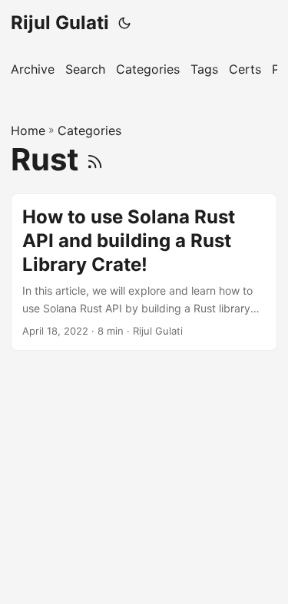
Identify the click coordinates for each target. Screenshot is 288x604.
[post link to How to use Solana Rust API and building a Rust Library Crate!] (144, 272)
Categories (89, 130)
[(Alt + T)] (124, 23)
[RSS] (95, 159)
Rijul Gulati (60, 23)
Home (28, 130)
